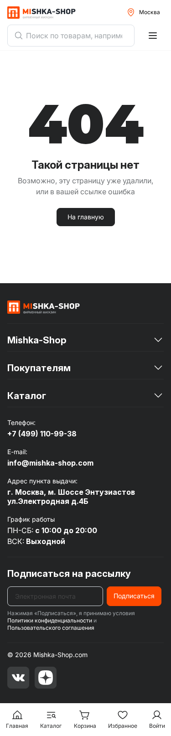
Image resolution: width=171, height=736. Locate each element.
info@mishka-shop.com (50, 462)
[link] (43, 307)
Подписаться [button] (134, 596)
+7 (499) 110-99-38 (42, 433)
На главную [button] (85, 217)
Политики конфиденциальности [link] (49, 620)
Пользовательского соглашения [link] (50, 627)
